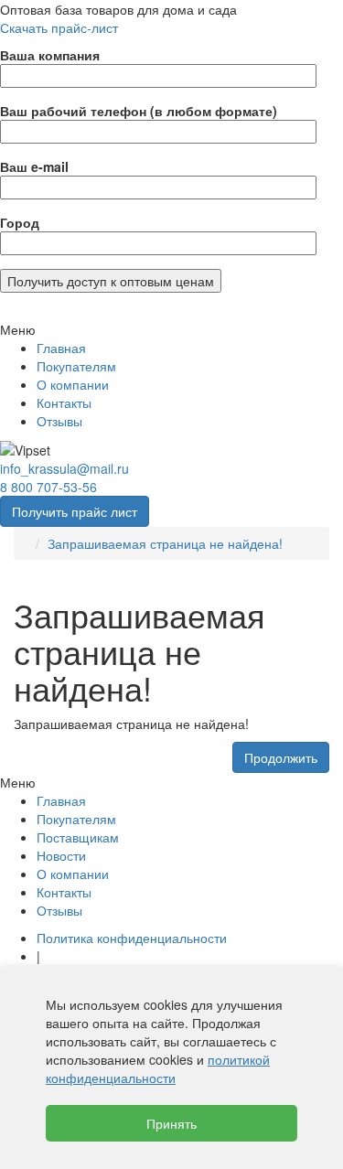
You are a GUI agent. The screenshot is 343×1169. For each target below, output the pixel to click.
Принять (171, 1123)
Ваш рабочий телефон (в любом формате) (138, 111)
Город (19, 222)
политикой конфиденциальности (158, 1068)
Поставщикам (78, 837)
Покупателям (76, 366)
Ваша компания (50, 55)
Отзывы (59, 421)
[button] (171, 329)
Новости (61, 855)
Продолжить (280, 757)
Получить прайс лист (74, 511)
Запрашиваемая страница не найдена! (165, 543)
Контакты (64, 402)
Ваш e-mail (34, 166)
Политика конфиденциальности (132, 937)
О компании (73, 384)
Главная (61, 347)
